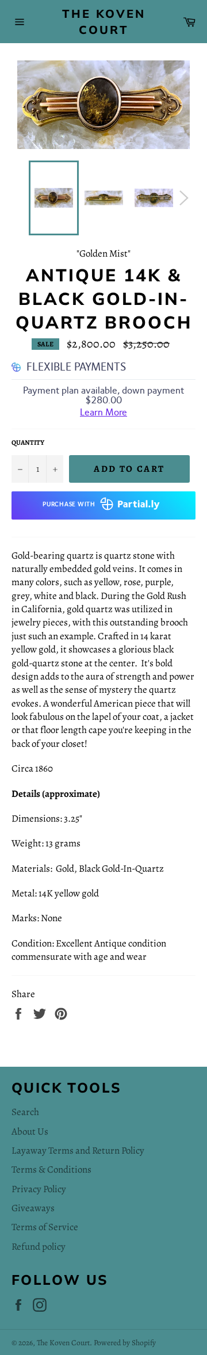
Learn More (103, 412)
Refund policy (39, 1246)
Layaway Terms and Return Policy (78, 1150)
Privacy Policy (39, 1189)
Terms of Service (45, 1227)
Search (25, 1112)
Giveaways (33, 1208)
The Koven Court (103, 21)
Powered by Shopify (125, 1342)
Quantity (28, 442)
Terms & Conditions (51, 1169)
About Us (30, 1131)
